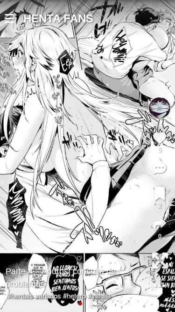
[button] (14, 18)
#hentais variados (34, 295)
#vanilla (99, 295)
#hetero (74, 295)
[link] (160, 193)
